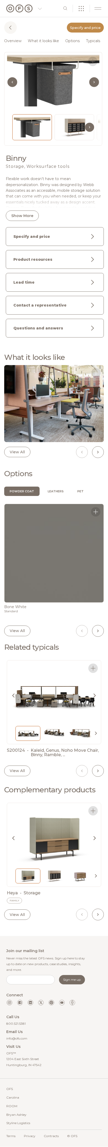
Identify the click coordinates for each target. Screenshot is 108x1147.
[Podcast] (72, 1002)
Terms (10, 1136)
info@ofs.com (16, 1038)
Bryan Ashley (16, 1115)
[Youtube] (62, 1002)
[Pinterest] (51, 1002)
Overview (12, 41)
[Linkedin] (30, 1002)
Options (72, 41)
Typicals (93, 41)
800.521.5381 (16, 1023)
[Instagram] (9, 1002)
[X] (41, 1002)
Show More (22, 215)
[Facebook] (20, 1002)
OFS (9, 1089)
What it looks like (43, 41)
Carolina (12, 1097)
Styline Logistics (18, 1123)
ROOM (11, 1106)
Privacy (29, 1136)
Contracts (51, 1136)
